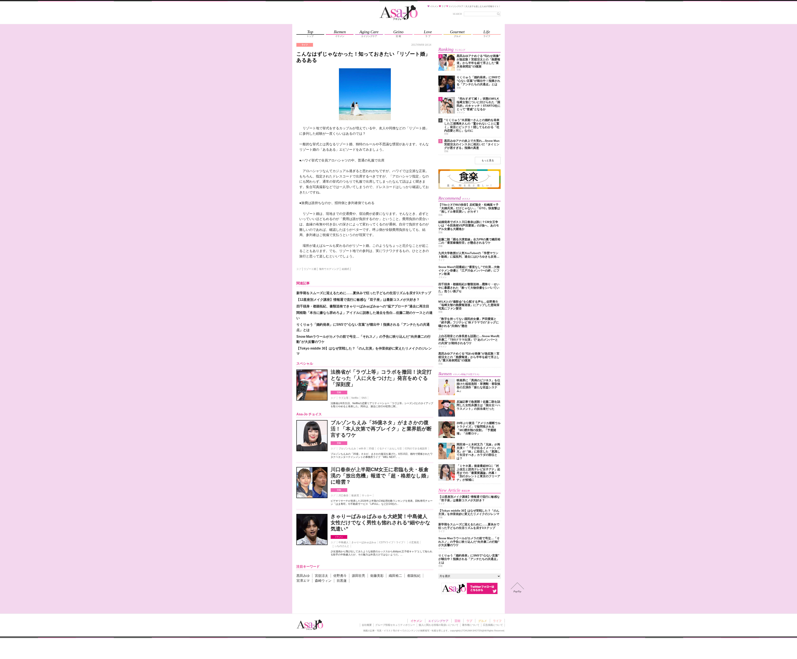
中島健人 (343, 542)
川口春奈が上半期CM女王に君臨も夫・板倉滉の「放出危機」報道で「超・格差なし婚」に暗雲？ (381, 476)
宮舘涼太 (321, 575)
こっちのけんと (340, 546)
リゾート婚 (310, 269)
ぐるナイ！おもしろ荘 (389, 448)
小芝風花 (414, 542)
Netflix (354, 397)
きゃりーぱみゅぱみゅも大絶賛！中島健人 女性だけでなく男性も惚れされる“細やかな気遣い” (380, 523)
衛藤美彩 (377, 575)
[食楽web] (469, 188)
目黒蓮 (342, 580)
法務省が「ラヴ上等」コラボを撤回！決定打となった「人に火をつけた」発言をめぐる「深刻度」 (381, 378)
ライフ (497, 620)
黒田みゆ (303, 575)
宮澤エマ (303, 580)
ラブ (469, 620)
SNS (364, 397)
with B (362, 448)
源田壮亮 (358, 575)
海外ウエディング (329, 269)
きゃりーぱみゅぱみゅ (363, 542)
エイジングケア (438, 620)
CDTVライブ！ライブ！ (392, 542)
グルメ (482, 620)
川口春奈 (343, 495)
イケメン (339, 537)
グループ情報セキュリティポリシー (395, 625)
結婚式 (345, 269)
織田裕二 (395, 575)
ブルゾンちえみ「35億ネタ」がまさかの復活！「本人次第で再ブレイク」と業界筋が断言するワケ (381, 429)
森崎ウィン (323, 580)
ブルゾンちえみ (347, 448)
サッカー (367, 495)
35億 (371, 448)
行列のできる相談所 (416, 448)
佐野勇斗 (340, 575)
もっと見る (488, 160)
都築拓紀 (414, 575)
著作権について (470, 625)
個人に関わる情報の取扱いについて (438, 625)
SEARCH (457, 14)
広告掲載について (493, 625)
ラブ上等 (343, 397)
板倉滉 (355, 495)
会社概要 (367, 625)
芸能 (339, 392)
